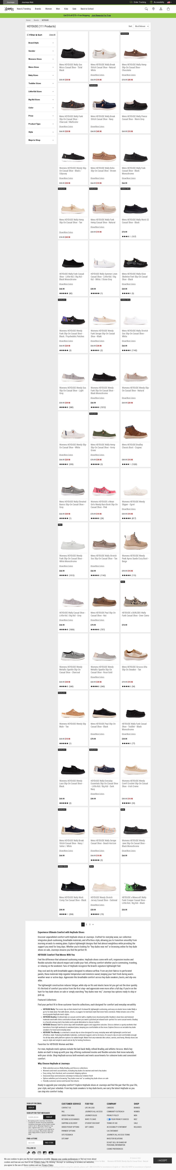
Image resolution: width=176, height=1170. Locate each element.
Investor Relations (115, 1139)
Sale (136, 1123)
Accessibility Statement (117, 1127)
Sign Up (31, 1108)
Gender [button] (31, 51)
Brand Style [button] (33, 43)
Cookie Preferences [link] (115, 1149)
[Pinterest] (34, 1153)
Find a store (32, 1139)
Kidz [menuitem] (66, 8)
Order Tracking (140, 2)
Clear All (52, 35)
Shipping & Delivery (69, 1123)
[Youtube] (51, 1153)
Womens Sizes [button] (35, 59)
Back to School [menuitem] (87, 8)
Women (137, 1112)
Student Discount (92, 1123)
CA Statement (112, 1131)
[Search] (146, 9)
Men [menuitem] (58, 8)
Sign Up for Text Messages (38, 1113)
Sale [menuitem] (74, 8)
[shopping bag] (168, 9)
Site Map (65, 1139)
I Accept (162, 1160)
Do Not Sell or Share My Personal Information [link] (117, 1143)
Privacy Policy (113, 1115)
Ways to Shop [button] (34, 140)
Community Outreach (115, 1112)
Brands (137, 1108)
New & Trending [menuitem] (24, 8)
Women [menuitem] (48, 8)
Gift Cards (89, 1127)
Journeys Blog (91, 1115)
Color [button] (30, 108)
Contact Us (66, 1108)
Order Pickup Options (70, 1127)
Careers (110, 1108)
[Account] (161, 9)
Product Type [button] (34, 124)
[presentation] (24, 9)
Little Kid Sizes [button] (35, 91)
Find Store (49, 1143)
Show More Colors (97, 75)
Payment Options (68, 1131)
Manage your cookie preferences (64, 1159)
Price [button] (30, 116)
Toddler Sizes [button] (34, 83)
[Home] (9, 9)
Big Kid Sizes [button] (34, 100)
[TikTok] (29, 1153)
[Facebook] (45, 1153)
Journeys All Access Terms (118, 1135)
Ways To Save (90, 1119)
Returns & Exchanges (70, 1119)
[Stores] (153, 9)
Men (135, 1115)
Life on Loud (90, 1108)
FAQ (63, 1112)
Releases (138, 1127)
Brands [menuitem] (38, 8)
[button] (169, 2)
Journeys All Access (94, 1112)
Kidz (135, 1119)
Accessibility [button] (159, 2)
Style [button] (30, 132)
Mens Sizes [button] (33, 67)
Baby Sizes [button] (33, 75)
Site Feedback (67, 1135)
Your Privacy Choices (120, 1119)
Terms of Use (112, 1123)
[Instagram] (39, 1153)
